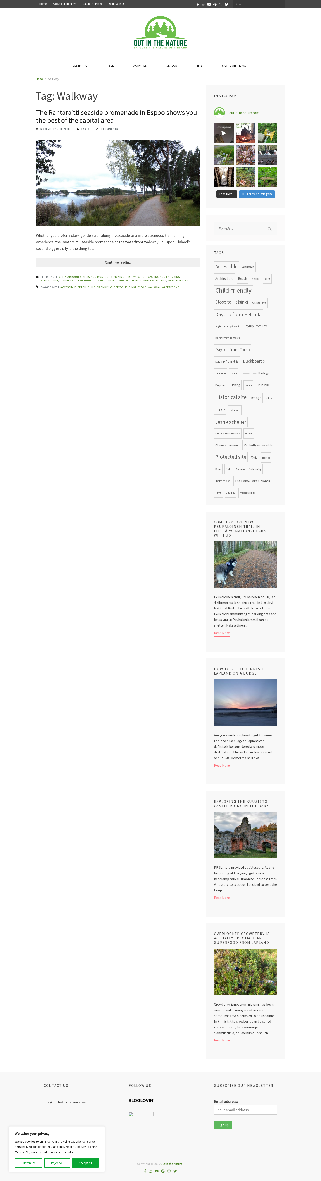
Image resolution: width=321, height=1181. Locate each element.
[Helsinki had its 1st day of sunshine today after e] (224, 133)
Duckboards (254, 361)
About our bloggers (64, 4)
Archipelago (224, 278)
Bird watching (136, 276)
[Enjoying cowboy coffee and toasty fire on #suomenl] (245, 133)
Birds (267, 279)
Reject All (57, 1163)
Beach (82, 287)
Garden (248, 385)
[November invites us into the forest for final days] (245, 177)
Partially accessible (258, 445)
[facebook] (198, 4)
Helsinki (262, 385)
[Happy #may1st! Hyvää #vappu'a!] (245, 155)
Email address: (226, 1101)
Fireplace (220, 385)
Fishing (235, 385)
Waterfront (170, 287)
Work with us (116, 4)
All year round (70, 276)
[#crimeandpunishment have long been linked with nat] (267, 155)
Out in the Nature (171, 1164)
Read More (222, 632)
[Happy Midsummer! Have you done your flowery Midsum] (224, 155)
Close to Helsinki (123, 287)
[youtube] (209, 4)
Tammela (222, 480)
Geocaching (49, 280)
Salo (228, 469)
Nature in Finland (93, 4)
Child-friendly (98, 287)
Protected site (230, 456)
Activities (140, 65)
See (111, 65)
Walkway (154, 287)
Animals (248, 267)
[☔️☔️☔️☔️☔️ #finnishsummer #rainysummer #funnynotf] (267, 133)
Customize (29, 1163)
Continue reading (118, 262)
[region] (57, 1149)
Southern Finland (110, 280)
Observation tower (227, 445)
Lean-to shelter (230, 422)
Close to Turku (259, 302)
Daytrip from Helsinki (238, 314)
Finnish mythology (256, 373)
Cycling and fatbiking (164, 276)
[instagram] (203, 4)
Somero (240, 469)
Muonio (249, 433)
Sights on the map (235, 65)
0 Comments (109, 129)
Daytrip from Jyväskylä (227, 326)
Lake (220, 410)
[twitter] (226, 4)
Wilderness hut (247, 492)
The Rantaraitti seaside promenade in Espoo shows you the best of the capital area (116, 116)
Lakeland (235, 410)
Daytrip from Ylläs (226, 361)
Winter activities (180, 280)
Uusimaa (230, 492)
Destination (81, 65)
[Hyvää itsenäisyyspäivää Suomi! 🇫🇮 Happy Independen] (224, 177)
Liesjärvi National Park (227, 433)
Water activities (154, 280)
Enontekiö (220, 373)
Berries (255, 279)
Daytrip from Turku (232, 349)
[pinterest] (215, 4)
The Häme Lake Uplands (252, 481)
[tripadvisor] (221, 4)
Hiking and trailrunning (78, 280)
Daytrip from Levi (255, 326)
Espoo (142, 287)
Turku (218, 492)
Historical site (231, 397)
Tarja (85, 129)
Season (171, 65)
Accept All (85, 1163)
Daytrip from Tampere (227, 337)
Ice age (256, 398)
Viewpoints (134, 280)
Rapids (266, 457)
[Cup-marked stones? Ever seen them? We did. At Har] (267, 177)
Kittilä (269, 398)
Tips (199, 65)
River (218, 469)
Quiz (254, 457)
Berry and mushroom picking (103, 276)
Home (43, 4)
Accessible (68, 287)
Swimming (255, 469)
